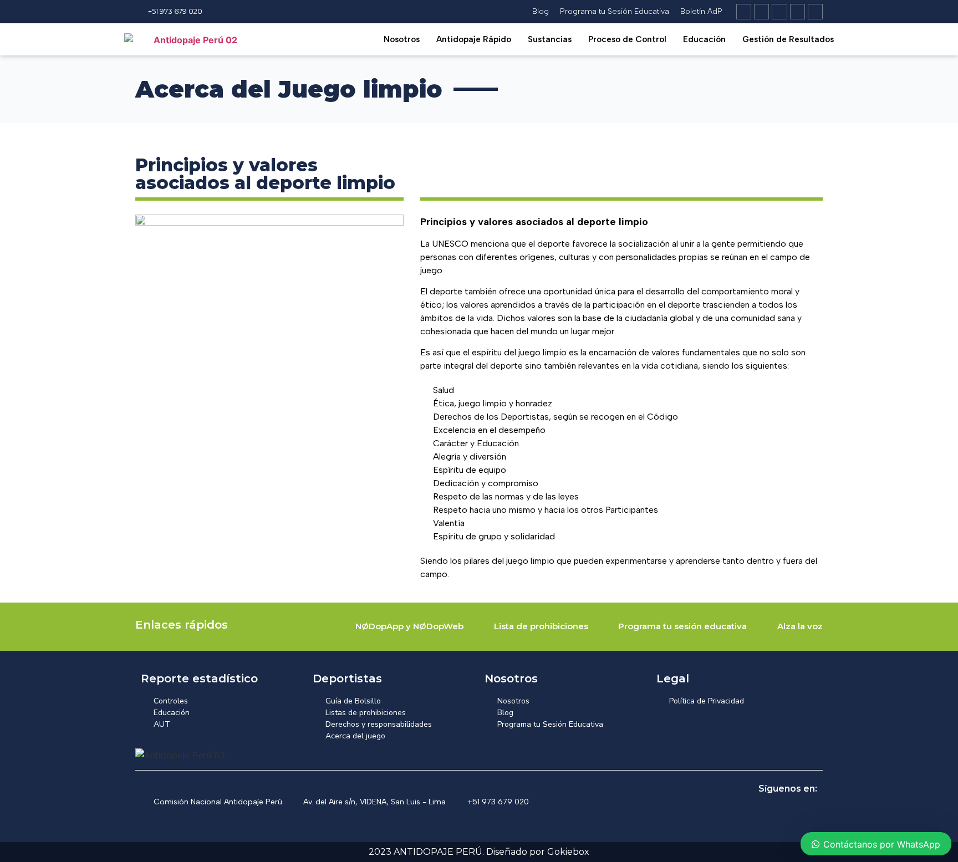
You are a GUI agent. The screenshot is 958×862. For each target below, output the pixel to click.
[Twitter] (797, 11)
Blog (540, 11)
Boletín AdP (701, 11)
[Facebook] (773, 812)
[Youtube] (815, 11)
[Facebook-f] (779, 11)
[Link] (743, 11)
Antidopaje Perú (699, 723)
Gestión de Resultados (788, 39)
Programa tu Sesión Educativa (614, 11)
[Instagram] (761, 11)
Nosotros (402, 39)
